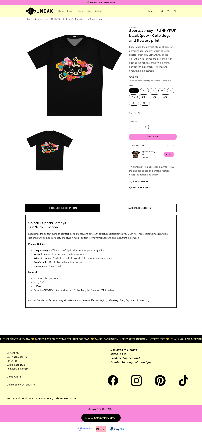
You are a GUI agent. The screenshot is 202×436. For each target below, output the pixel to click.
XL (133, 97)
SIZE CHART (135, 113)
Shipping (146, 81)
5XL (134, 103)
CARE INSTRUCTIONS (139, 208)
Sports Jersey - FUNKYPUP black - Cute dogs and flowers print (152, 152)
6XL (145, 103)
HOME (29, 19)
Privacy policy (44, 398)
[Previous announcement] (26, 2)
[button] (71, 11)
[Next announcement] (176, 2)
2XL (144, 97)
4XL (165, 97)
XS (144, 91)
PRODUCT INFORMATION (63, 208)
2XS (134, 91)
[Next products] (174, 146)
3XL (154, 97)
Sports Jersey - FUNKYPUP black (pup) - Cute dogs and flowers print (68, 19)
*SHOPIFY (30, 384)
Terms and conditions (20, 398)
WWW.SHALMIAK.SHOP (101, 417)
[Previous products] (167, 146)
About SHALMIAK (66, 398)
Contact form (14, 376)
